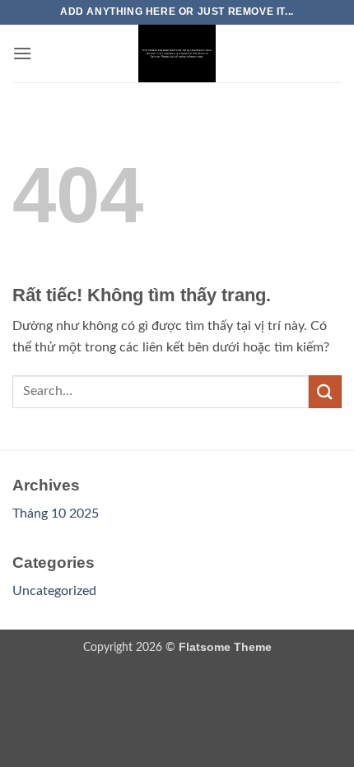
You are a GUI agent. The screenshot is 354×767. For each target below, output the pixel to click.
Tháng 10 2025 (55, 513)
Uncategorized (54, 590)
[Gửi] (325, 391)
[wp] (177, 53)
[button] (22, 53)
